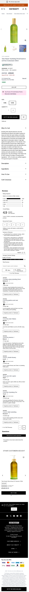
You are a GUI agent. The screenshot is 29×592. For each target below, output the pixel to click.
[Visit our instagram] (14, 516)
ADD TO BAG (14, 492)
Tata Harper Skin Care (19, 13)
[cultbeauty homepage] (14, 9)
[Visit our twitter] (10, 516)
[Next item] (25, 475)
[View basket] (26, 9)
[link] (23, 9)
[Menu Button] (1, 9)
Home (3, 13)
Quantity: (5, 106)
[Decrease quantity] (4, 110)
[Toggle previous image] (1, 29)
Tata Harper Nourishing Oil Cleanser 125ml (12, 481)
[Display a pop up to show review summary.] (13, 486)
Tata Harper (9, 13)
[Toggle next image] (27, 29)
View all (24, 78)
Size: (3, 99)
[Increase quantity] (13, 110)
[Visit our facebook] (7, 516)
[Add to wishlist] (23, 117)
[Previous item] (2, 475)
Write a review (5, 70)
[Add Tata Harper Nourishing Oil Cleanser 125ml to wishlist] (23, 457)
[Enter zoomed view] (25, 40)
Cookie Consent (14, 534)
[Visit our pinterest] (20, 516)
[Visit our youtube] (17, 516)
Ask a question (13, 70)
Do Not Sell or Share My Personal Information (14, 537)
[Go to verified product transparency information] (7, 65)
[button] (14, 65)
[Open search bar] (4, 9)
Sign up (14, 509)
